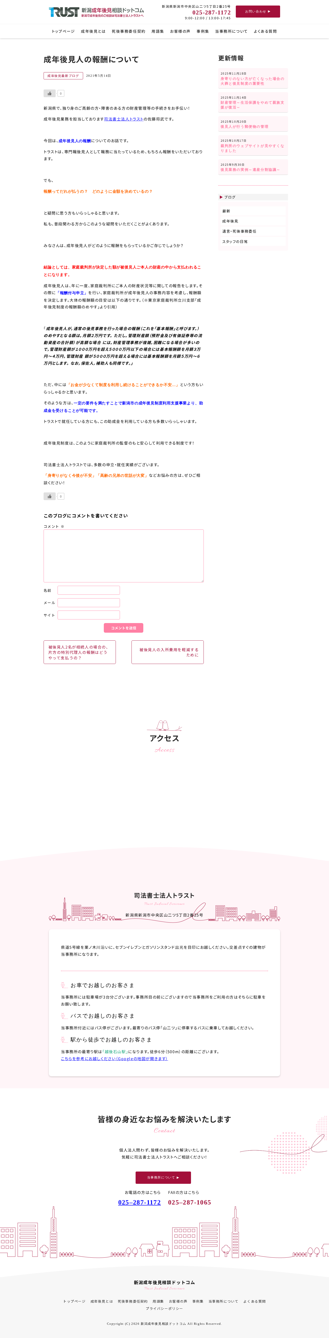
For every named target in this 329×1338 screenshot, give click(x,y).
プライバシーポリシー (164, 1308)
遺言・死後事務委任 (239, 231)
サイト (50, 615)
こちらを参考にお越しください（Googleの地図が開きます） (114, 1058)
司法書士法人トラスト (123, 119)
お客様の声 (180, 31)
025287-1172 (139, 1202)
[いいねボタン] (50, 93)
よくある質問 (265, 31)
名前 (48, 590)
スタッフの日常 (235, 241)
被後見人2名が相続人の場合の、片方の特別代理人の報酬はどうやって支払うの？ (79, 652)
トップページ (63, 31)
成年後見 (230, 220)
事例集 (203, 31)
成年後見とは (93, 31)
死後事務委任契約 (128, 31)
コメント (54, 526)
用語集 (157, 31)
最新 (226, 210)
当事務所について (231, 31)
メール (50, 602)
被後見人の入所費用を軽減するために (169, 652)
